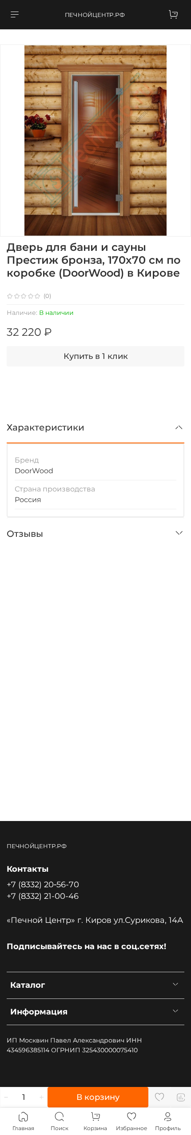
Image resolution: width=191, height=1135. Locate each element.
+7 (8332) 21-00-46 (43, 896)
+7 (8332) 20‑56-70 (43, 884)
